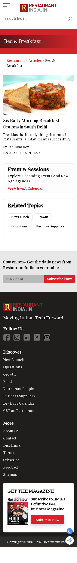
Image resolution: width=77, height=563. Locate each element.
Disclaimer (12, 445)
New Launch (20, 217)
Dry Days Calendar (18, 403)
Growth (42, 217)
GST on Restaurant (19, 410)
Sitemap (10, 474)
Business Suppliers (50, 226)
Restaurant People (18, 388)
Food (7, 381)
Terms (8, 452)
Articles (35, 60)
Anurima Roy (19, 147)
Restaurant (16, 60)
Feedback (11, 467)
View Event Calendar (25, 188)
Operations (19, 226)
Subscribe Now (47, 519)
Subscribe (11, 460)
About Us (11, 431)
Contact (9, 438)
